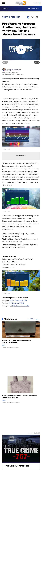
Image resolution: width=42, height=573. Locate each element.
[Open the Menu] (3, 2)
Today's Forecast (11, 17)
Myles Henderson (15, 70)
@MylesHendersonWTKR (19, 306)
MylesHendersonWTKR (18, 300)
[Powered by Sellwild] (37, 433)
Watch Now (36, 3)
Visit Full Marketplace (33, 319)
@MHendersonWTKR (16, 303)
